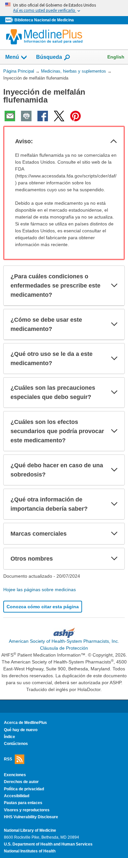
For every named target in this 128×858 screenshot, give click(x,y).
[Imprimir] (26, 116)
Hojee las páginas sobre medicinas (39, 589)
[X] (59, 116)
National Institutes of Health (29, 851)
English (115, 56)
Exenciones (15, 775)
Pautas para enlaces (23, 802)
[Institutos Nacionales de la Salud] (9, 20)
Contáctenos (16, 743)
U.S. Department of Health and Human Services (48, 844)
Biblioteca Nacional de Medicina (44, 20)
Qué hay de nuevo (20, 730)
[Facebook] (42, 116)
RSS (8, 758)
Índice (9, 736)
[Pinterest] (75, 116)
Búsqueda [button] (49, 59)
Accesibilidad (16, 796)
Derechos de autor (21, 781)
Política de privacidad (24, 789)
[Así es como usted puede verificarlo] (64, 8)
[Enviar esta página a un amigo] (9, 116)
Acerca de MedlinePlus (25, 722)
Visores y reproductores (27, 810)
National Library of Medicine (30, 830)
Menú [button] (12, 57)
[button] (113, 141)
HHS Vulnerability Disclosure (31, 817)
